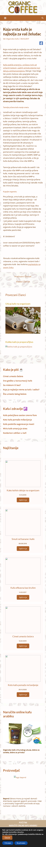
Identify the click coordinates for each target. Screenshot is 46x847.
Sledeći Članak (23, 282)
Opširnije (23, 500)
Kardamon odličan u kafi (14, 433)
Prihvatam (8, 843)
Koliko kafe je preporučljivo (19, 341)
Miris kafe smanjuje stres (15, 428)
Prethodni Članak (23, 276)
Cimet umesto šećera (13, 376)
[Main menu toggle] (5, 18)
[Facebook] (41, 43)
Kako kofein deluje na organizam (23, 490)
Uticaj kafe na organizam (17, 303)
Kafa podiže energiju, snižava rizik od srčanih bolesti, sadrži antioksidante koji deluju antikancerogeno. (21, 68)
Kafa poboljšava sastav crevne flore (20, 415)
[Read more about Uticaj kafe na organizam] (23, 320)
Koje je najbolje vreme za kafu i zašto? (21, 389)
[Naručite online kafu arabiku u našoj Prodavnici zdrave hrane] (23, 733)
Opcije (7, 837)
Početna (23, 822)
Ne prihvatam (21, 843)
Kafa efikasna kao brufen (23, 587)
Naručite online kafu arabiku (23, 825)
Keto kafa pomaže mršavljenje (17, 419)
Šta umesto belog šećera (14, 394)
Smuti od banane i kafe (23, 539)
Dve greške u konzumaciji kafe (17, 381)
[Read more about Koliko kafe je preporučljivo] (18, 346)
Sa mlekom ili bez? (12, 385)
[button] (43, 18)
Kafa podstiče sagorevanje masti (18, 424)
